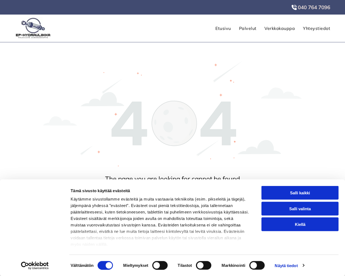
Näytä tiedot (286, 265)
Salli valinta (300, 208)
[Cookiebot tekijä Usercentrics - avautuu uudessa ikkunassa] (34, 265)
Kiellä (300, 224)
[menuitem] (219, 28)
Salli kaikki (300, 193)
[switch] (160, 265)
